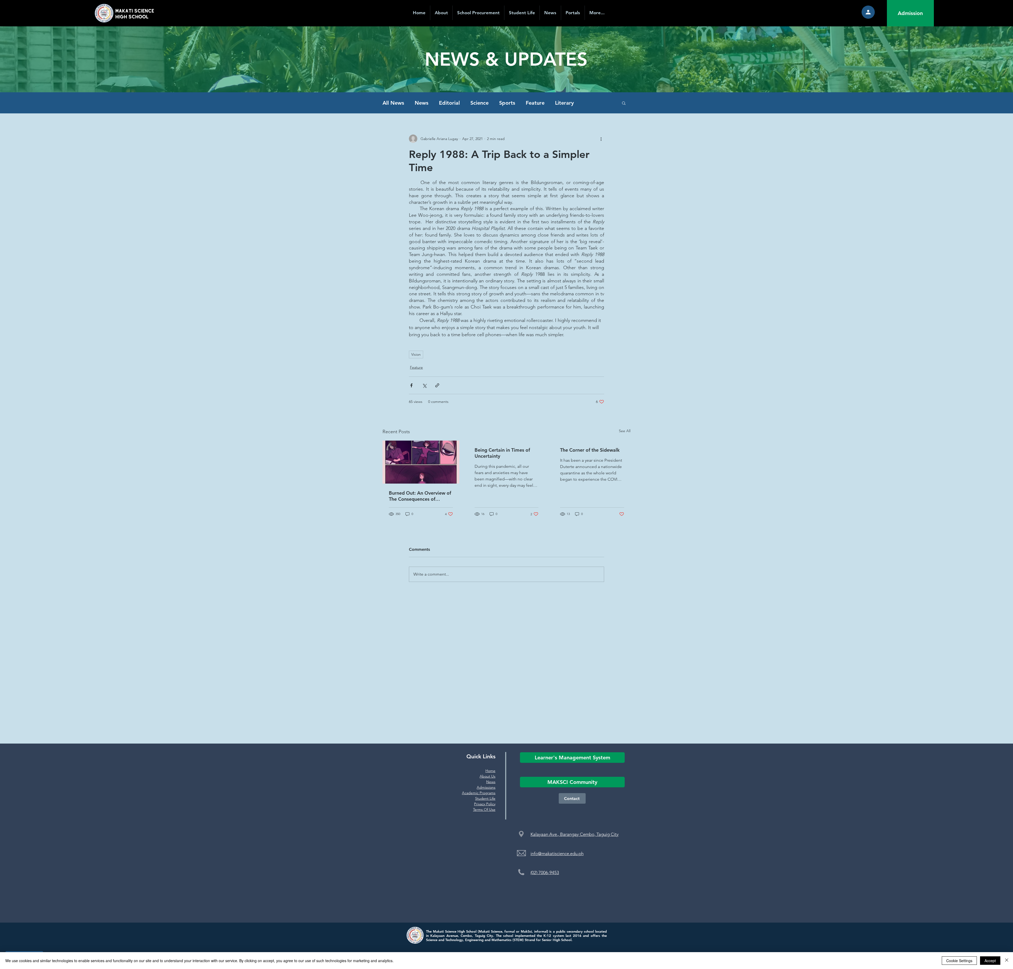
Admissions (486, 787)
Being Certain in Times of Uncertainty (502, 453)
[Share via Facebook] (411, 385)
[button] (573, 13)
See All (624, 430)
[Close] (1007, 960)
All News (393, 103)
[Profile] (868, 12)
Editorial (449, 103)
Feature (535, 103)
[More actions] (601, 139)
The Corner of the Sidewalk (590, 450)
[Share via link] (437, 385)
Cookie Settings (959, 960)
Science (479, 103)
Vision (416, 354)
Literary (564, 103)
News (421, 103)
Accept (990, 960)
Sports (507, 103)
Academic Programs (478, 792)
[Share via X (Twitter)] (424, 385)
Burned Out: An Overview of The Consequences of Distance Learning (420, 496)
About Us (487, 776)
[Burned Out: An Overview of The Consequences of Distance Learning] (421, 462)
